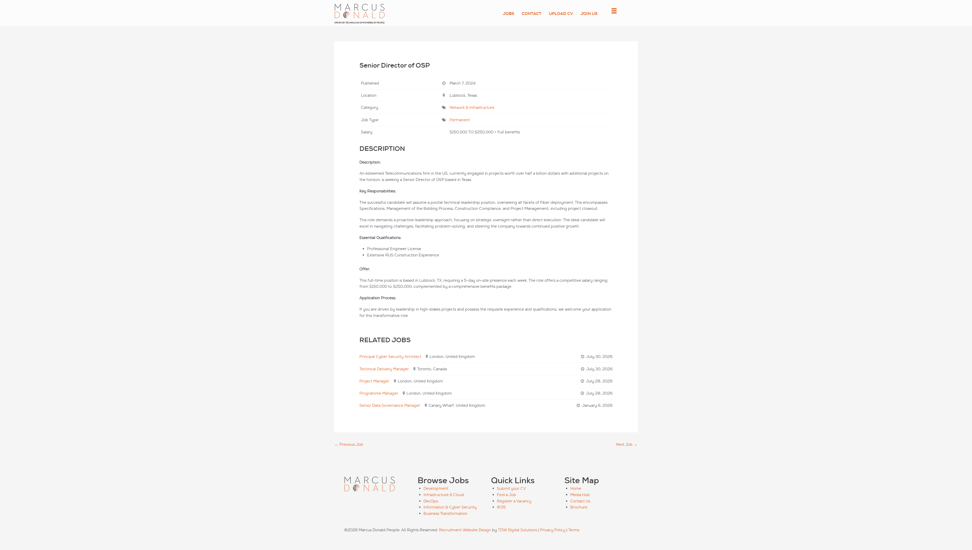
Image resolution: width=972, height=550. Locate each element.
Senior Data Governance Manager (389, 405)
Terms (573, 529)
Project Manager (374, 381)
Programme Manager (378, 393)
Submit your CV (511, 488)
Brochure (578, 507)
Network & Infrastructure (472, 107)
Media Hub (580, 494)
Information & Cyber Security (450, 507)
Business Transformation (445, 513)
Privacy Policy (552, 529)
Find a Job (506, 494)
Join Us (589, 13)
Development (435, 488)
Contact (531, 13)
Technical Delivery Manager (384, 368)
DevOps (430, 501)
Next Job (626, 444)
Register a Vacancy (514, 501)
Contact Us (580, 501)
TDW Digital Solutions (517, 529)
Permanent (460, 119)
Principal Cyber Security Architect (390, 356)
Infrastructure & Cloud (443, 494)
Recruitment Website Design (465, 529)
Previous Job (349, 444)
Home (575, 488)
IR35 (501, 507)
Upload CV (561, 13)
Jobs (508, 13)
